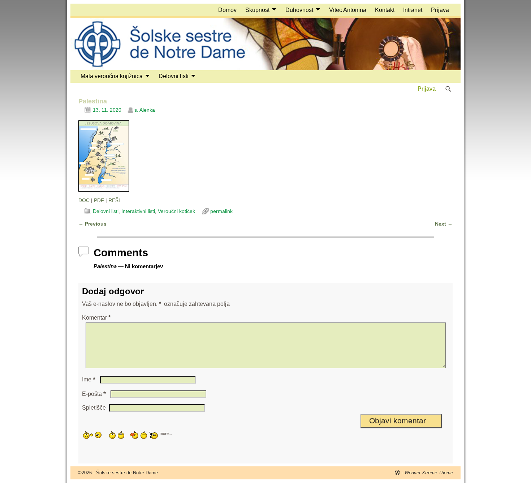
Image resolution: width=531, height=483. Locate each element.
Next (444, 224)
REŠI (114, 200)
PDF (99, 200)
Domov (227, 10)
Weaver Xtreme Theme (429, 472)
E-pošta (94, 394)
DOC (84, 200)
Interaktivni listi (138, 211)
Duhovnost (299, 10)
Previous (92, 224)
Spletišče (94, 408)
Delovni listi (174, 76)
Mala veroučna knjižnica (112, 76)
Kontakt (384, 10)
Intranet (412, 10)
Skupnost (257, 10)
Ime (88, 379)
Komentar (96, 318)
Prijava (440, 10)
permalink (221, 211)
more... (166, 433)
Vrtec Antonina (347, 10)
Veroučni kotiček (176, 211)
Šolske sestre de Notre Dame (127, 472)
